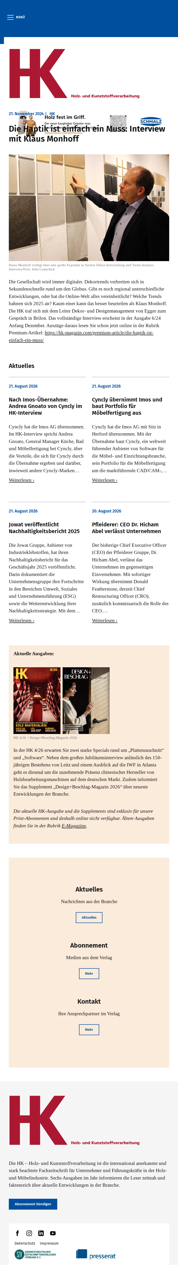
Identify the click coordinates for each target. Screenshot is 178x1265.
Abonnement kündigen (33, 1204)
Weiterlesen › (21, 480)
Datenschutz (25, 1243)
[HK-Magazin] (89, 74)
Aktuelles (89, 917)
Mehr (89, 973)
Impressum (49, 1243)
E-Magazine (74, 826)
